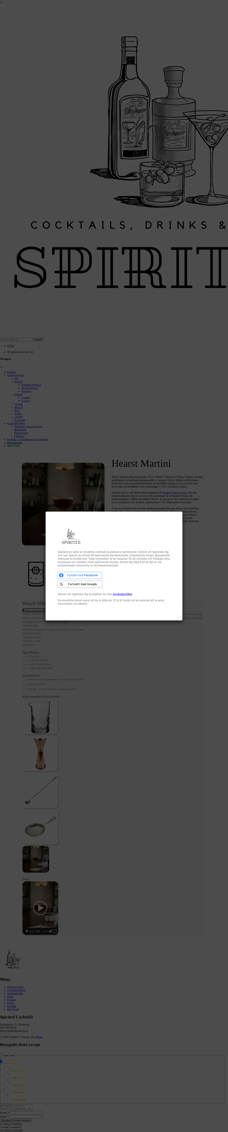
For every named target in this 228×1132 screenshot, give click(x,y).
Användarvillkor (122, 594)
